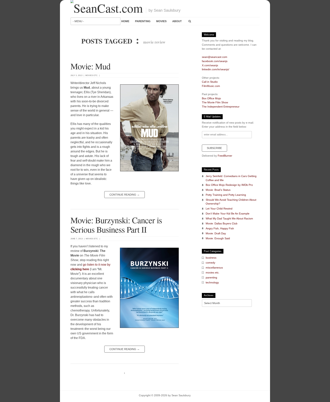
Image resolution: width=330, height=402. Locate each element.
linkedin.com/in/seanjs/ (215, 69)
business (211, 257)
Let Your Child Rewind (219, 208)
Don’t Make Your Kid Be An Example (227, 213)
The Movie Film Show (215, 102)
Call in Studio (210, 81)
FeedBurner (225, 155)
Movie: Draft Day (216, 233)
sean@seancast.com (214, 56)
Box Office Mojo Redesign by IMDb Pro (229, 184)
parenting (211, 277)
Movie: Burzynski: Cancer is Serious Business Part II (116, 224)
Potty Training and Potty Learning (226, 194)
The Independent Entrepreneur (220, 106)
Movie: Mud (90, 66)
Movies (161, 21)
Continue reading (124, 194)
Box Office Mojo (211, 98)
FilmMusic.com (211, 85)
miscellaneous (214, 267)
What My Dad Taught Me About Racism (229, 218)
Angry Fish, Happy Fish (220, 228)
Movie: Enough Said (218, 238)
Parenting (142, 21)
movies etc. (91, 75)
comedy (210, 262)
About (177, 21)
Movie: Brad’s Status (218, 189)
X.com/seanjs (210, 65)
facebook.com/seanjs (214, 61)
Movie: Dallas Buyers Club (221, 223)
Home (125, 21)
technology (212, 282)
